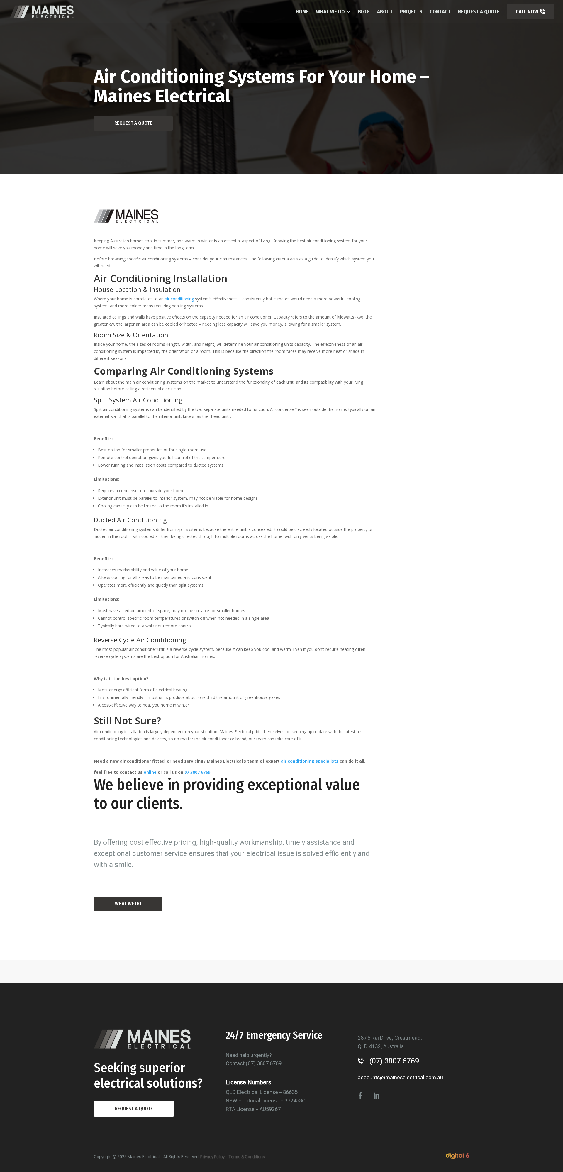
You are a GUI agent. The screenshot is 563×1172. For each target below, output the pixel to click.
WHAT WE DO (128, 903)
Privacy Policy (212, 1156)
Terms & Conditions (246, 1156)
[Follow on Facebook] (360, 1095)
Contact (440, 12)
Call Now (528, 12)
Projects (411, 12)
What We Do (330, 12)
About (385, 12)
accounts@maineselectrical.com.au (400, 1077)
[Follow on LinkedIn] (376, 1095)
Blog (364, 12)
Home (302, 12)
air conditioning (179, 299)
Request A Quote (479, 12)
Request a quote (134, 1108)
